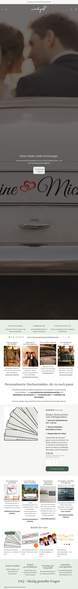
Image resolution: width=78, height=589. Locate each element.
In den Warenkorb (58, 469)
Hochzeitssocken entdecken (30, 377)
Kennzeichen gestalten (66, 375)
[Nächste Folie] (36, 424)
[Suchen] (6, 9)
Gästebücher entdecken (12, 375)
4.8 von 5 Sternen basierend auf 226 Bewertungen (43, 337)
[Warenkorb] (76, 9)
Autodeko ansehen (48, 373)
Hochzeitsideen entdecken (40, 170)
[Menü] (2, 9)
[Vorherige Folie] (6, 424)
